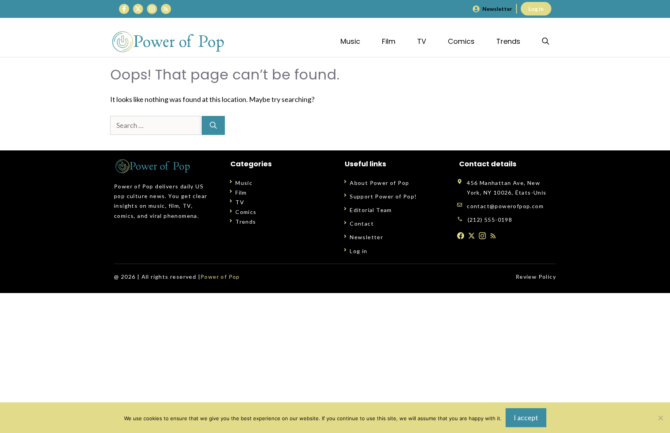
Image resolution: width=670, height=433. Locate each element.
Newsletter (497, 8)
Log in (536, 8)
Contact (362, 223)
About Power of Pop (379, 182)
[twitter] (471, 235)
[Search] (213, 125)
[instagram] (482, 235)
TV (421, 41)
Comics (461, 41)
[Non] (660, 418)
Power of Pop (220, 276)
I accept (526, 417)
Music (350, 41)
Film (388, 41)
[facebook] (460, 235)
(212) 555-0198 (490, 219)
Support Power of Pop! (383, 196)
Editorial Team (371, 210)
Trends (508, 41)
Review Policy (536, 276)
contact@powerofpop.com (505, 206)
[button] (545, 41)
